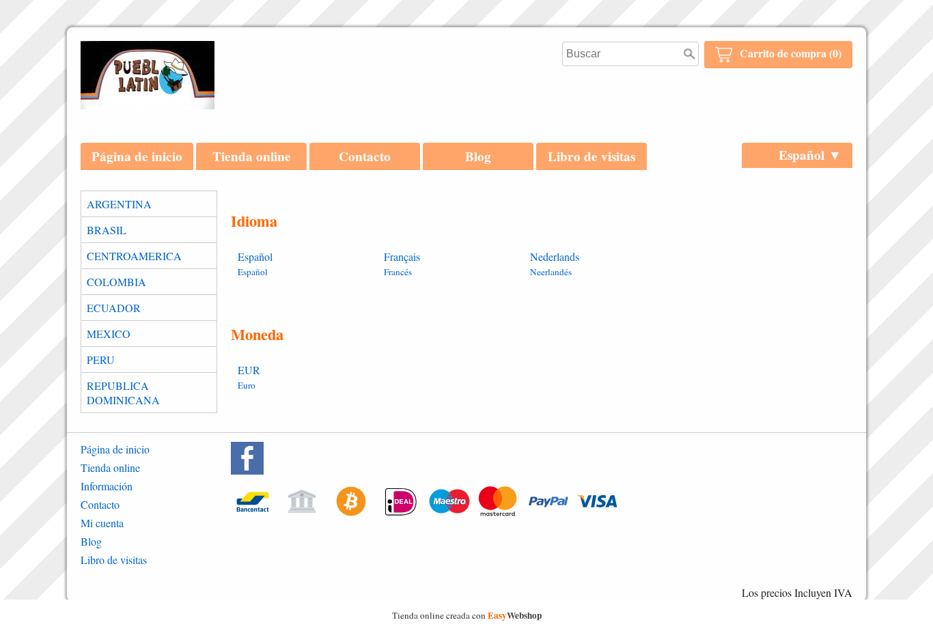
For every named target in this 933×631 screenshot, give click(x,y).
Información (107, 486)
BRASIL (106, 230)
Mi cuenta (102, 523)
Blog (478, 156)
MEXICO (108, 333)
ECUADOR (114, 307)
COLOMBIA (116, 282)
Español (255, 263)
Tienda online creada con (467, 615)
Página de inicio (137, 156)
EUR (249, 377)
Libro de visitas (591, 156)
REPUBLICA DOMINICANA (123, 392)
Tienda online (251, 156)
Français (402, 263)
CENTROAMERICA (134, 256)
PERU (101, 359)
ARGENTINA (119, 204)
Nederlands (554, 263)
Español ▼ (810, 155)
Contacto (365, 156)
